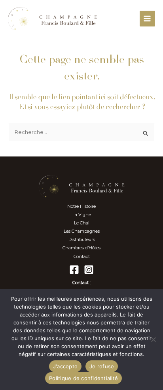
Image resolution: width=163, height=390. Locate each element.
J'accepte (65, 366)
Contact (82, 256)
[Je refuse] (153, 339)
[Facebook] (74, 270)
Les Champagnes (82, 231)
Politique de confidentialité (83, 378)
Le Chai (81, 223)
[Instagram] (89, 270)
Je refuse (101, 366)
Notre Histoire (81, 206)
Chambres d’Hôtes (81, 248)
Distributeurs (81, 239)
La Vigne (81, 214)
